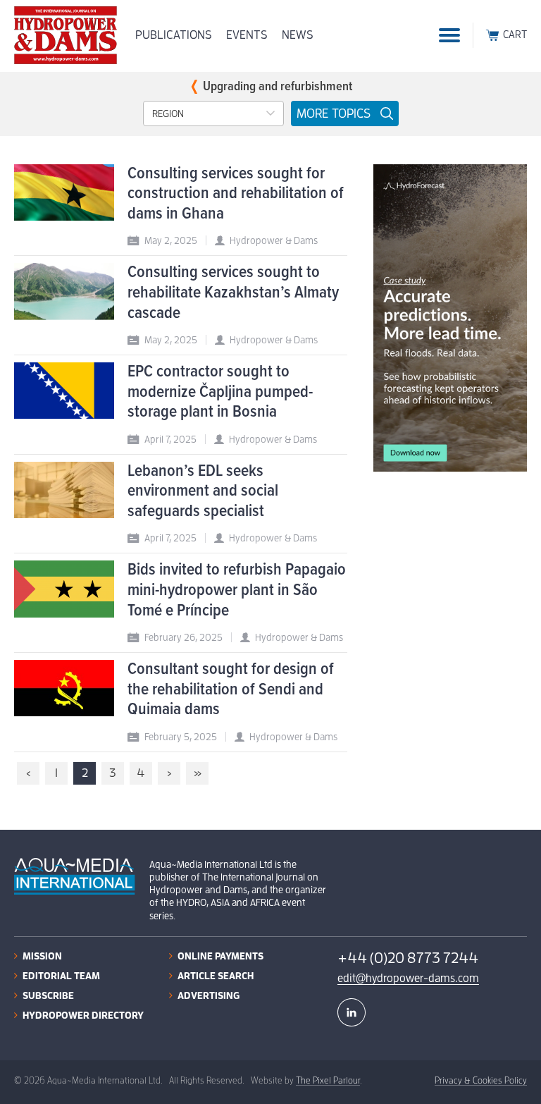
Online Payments (220, 956)
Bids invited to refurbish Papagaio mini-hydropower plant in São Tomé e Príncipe (237, 590)
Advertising (209, 995)
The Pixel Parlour (328, 1080)
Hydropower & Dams (274, 240)
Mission (42, 956)
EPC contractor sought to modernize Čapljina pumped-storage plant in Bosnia (220, 392)
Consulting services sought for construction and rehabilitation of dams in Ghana (236, 194)
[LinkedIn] (351, 1012)
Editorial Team (61, 976)
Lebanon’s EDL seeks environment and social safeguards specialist (203, 491)
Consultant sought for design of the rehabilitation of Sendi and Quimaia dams (231, 689)
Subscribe (48, 995)
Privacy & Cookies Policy (481, 1080)
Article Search (216, 976)
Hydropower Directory (83, 1015)
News (297, 35)
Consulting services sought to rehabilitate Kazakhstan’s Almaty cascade (233, 293)
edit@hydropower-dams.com (408, 978)
